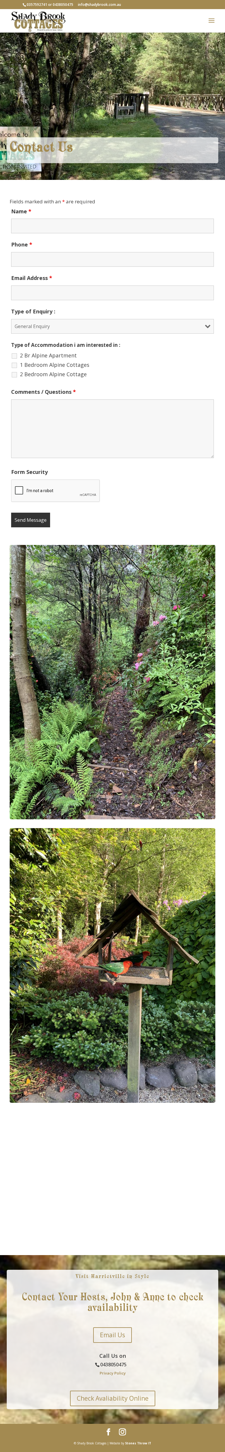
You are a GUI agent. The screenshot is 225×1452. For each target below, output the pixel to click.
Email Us (112, 1335)
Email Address (31, 277)
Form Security (29, 471)
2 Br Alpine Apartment (48, 355)
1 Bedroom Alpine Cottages (54, 365)
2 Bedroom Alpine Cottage (53, 374)
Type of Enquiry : (33, 311)
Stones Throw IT (138, 1443)
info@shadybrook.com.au (99, 4)
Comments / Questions (43, 391)
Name (21, 211)
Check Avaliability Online (113, 1398)
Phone (21, 244)
